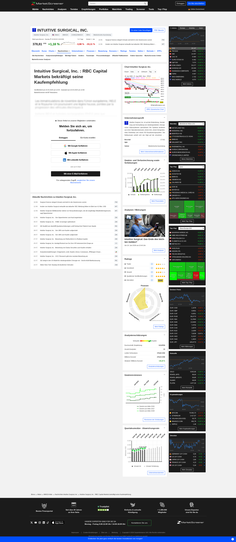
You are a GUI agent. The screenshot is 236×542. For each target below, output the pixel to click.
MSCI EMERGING (178, 77)
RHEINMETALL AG (178, 147)
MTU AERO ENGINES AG (180, 198)
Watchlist (173, 124)
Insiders (81, 56)
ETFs (159, 51)
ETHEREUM (176, 416)
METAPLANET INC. (178, 128)
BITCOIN (175, 413)
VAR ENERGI (176, 260)
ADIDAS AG (176, 171)
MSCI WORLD (177, 79)
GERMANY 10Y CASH (179, 454)
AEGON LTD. (176, 251)
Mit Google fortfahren (78, 146)
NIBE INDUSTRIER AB (179, 235)
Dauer (127, 72)
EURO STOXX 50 (178, 60)
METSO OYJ (176, 244)
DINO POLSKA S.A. (178, 238)
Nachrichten (48, 9)
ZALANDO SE (176, 182)
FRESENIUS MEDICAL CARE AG (183, 192)
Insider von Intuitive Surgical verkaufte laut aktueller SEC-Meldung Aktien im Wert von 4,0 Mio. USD (131, 44)
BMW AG (175, 139)
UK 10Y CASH (177, 465)
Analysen (62, 9)
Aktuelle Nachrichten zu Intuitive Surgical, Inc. (54, 197)
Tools (151, 9)
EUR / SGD (173, 339)
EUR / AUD (173, 331)
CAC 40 (174, 57)
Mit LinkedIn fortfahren (77, 160)
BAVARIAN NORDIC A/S (180, 232)
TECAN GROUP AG (178, 254)
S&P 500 (175, 62)
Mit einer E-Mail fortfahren (76, 174)
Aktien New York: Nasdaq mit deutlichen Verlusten (56, 265)
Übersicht (36, 51)
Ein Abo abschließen (196, 3)
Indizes (174, 28)
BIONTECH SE (177, 134)
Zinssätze (173, 435)
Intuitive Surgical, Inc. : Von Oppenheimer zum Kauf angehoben (61, 217)
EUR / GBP (173, 311)
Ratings (123, 51)
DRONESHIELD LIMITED (180, 155)
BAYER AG (175, 190)
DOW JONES (176, 65)
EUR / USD (173, 308)
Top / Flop (162, 9)
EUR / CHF (173, 313)
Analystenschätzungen (136, 335)
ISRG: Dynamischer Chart (155, 109)
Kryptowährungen (176, 394)
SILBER (172, 380)
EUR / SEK (173, 319)
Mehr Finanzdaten (158, 201)
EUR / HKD (173, 336)
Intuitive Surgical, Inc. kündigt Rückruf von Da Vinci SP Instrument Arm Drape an (66, 243)
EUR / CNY (173, 333)
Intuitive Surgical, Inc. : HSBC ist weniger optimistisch (57, 222)
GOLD (172, 372)
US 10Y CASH (177, 457)
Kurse (44, 51)
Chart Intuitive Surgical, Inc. (138, 67)
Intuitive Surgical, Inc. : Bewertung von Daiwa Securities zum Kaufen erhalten (65, 248)
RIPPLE (174, 424)
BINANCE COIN (177, 421)
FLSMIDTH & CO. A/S (179, 241)
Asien (201, 28)
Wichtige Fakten (70, 56)
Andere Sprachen (136, 56)
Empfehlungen (88, 9)
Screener (140, 9)
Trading (129, 9)
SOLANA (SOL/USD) (179, 418)
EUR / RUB (173, 316)
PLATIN (172, 383)
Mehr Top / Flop (187, 221)
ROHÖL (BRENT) (176, 377)
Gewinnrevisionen (133, 375)
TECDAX (175, 51)
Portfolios (103, 9)
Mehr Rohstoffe (187, 388)
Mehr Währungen (187, 346)
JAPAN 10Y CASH (178, 459)
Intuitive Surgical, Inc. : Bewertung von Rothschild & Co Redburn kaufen (64, 239)
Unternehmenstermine (156, 473)
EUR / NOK (173, 322)
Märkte (35, 9)
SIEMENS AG (176, 179)
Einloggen (180, 3)
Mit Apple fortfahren (78, 153)
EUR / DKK (173, 325)
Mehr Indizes (187, 84)
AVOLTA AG (176, 248)
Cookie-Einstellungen (90, 532)
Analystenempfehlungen (54, 56)
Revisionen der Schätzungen (154, 420)
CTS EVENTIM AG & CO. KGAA (182, 136)
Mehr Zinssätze (187, 470)
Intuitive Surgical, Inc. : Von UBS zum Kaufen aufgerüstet (59, 230)
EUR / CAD (173, 328)
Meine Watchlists (187, 159)
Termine (74, 9)
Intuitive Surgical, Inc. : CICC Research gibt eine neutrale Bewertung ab (64, 256)
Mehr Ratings (159, 327)
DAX (173, 48)
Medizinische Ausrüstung (156, 146)
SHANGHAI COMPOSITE (180, 71)
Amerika (192, 28)
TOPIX (174, 74)
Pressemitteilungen (103, 56)
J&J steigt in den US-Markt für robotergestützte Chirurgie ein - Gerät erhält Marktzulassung (70, 260)
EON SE (174, 187)
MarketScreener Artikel (153, 56)
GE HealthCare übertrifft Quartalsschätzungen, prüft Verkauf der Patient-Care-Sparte (68, 226)
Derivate (150, 51)
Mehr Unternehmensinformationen (152, 152)
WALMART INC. (177, 142)
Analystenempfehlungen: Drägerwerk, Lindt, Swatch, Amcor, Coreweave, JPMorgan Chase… (71, 252)
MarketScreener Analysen (41, 59)
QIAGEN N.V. (176, 195)
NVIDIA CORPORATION (180, 149)
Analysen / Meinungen (135, 210)
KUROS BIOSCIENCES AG (181, 152)
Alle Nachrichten (38, 56)
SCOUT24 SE (176, 174)
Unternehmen (78, 51)
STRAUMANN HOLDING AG (181, 257)
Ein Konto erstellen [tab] (87, 138)
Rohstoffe (173, 353)
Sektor (141, 51)
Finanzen (91, 51)
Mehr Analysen (159, 250)
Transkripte (90, 56)
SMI (173, 54)
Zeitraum (144, 72)
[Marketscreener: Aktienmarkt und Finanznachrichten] (47, 3)
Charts (52, 51)
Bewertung (102, 51)
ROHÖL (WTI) (174, 374)
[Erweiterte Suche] (145, 4)
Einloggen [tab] (63, 138)
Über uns (104, 532)
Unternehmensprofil (134, 118)
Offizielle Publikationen (120, 56)
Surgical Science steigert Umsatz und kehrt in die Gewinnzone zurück (128, 40)
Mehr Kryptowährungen (187, 429)
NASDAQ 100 (176, 68)
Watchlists (117, 9)
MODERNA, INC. (177, 131)
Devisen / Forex (175, 290)
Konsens (113, 51)
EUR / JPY (173, 342)
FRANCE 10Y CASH (179, 462)
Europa (182, 28)
